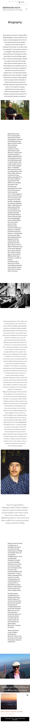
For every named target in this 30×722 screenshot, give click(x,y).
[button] (27, 695)
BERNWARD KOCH (11, 7)
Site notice (11, 1)
